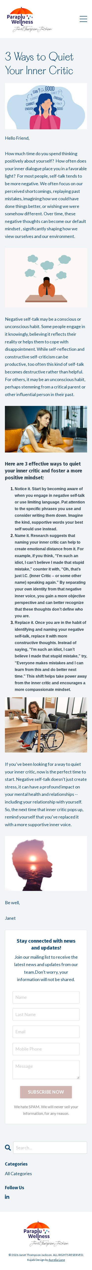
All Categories (18, 1173)
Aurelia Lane (57, 1260)
